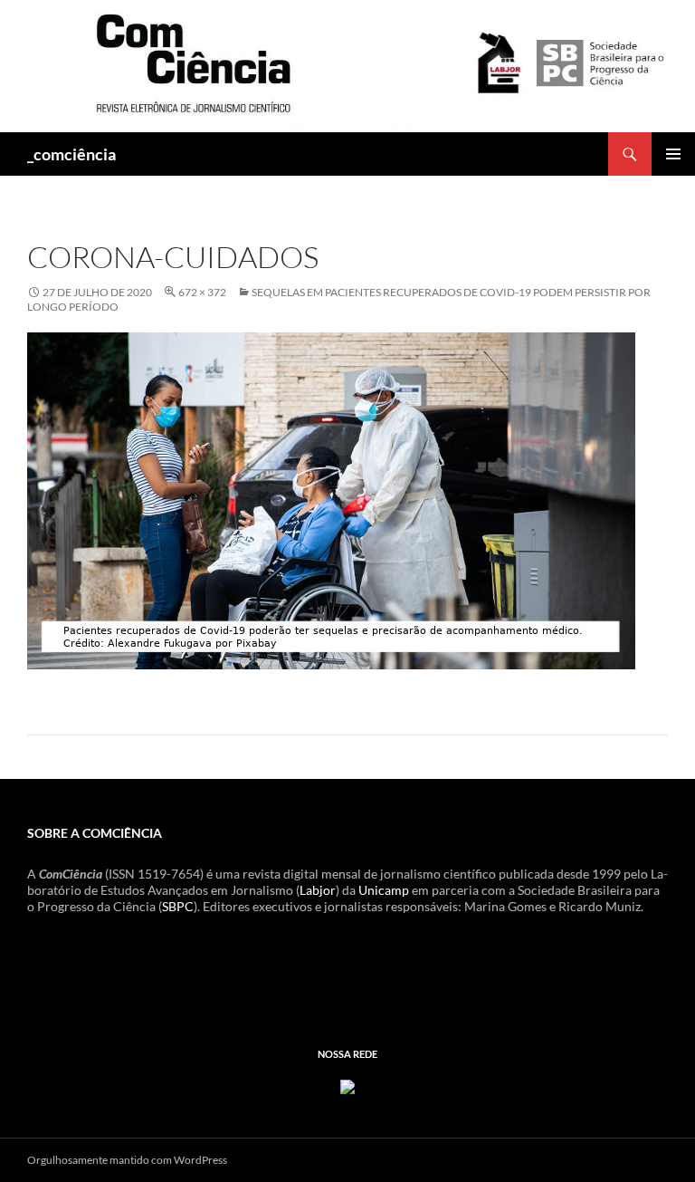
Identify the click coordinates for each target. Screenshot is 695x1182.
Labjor (318, 890)
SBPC (178, 906)
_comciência (71, 154)
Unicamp (383, 890)
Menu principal (673, 154)
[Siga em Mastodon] (347, 1085)
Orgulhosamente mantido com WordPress (127, 1160)
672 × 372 (202, 292)
